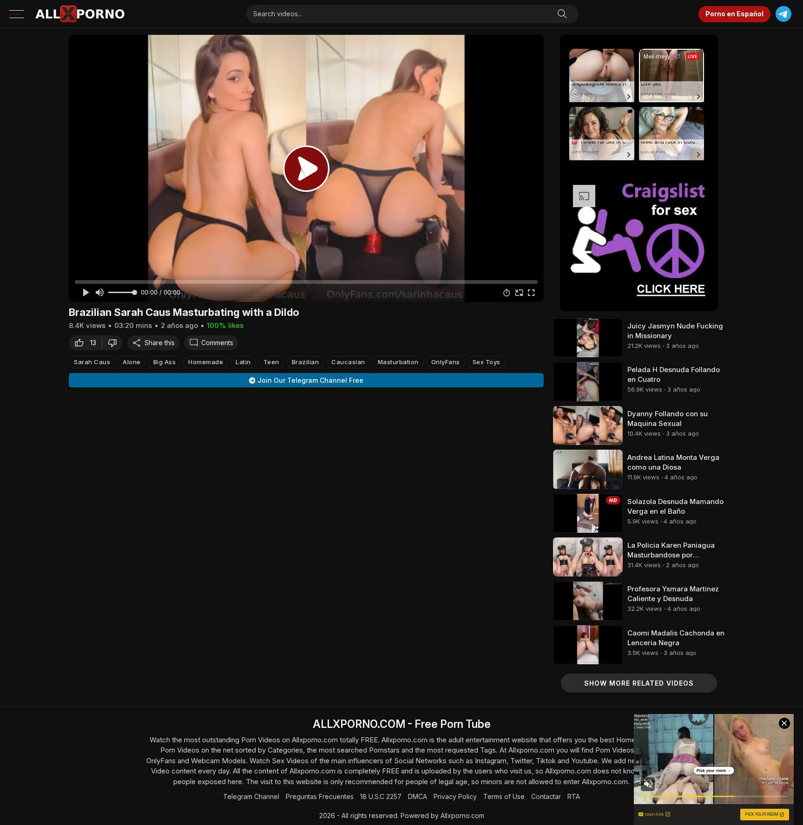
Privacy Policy (455, 796)
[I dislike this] (115, 342)
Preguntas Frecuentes (320, 796)
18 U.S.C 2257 (381, 796)
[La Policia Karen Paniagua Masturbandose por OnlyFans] (588, 556)
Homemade (205, 362)
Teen (271, 362)
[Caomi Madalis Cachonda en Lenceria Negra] (588, 644)
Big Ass (164, 362)
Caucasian (348, 362)
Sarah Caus (92, 362)
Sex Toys (486, 362)
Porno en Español (734, 14)
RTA (573, 796)
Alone (132, 362)
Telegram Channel (251, 796)
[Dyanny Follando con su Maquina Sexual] (588, 425)
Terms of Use (504, 796)
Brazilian (305, 362)
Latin (243, 362)
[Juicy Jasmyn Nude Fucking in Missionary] (588, 337)
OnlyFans (445, 362)
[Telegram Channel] (783, 14)
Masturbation (398, 362)
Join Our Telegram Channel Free (310, 380)
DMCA (417, 796)
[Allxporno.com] (79, 14)
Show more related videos (639, 683)
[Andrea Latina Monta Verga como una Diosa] (588, 469)
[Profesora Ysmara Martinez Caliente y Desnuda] (588, 600)
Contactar (546, 796)
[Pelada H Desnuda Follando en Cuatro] (588, 381)
